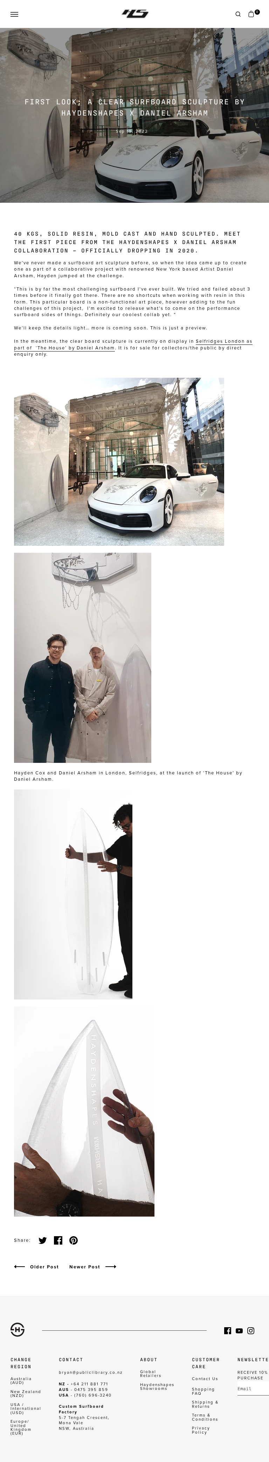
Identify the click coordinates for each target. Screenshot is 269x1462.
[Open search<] (238, 14)
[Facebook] (230, 1330)
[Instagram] (253, 1330)
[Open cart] (251, 14)
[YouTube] (241, 1330)
